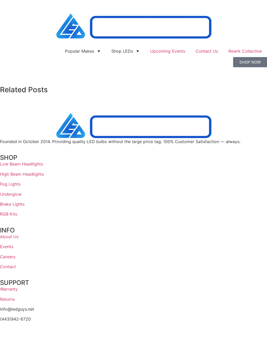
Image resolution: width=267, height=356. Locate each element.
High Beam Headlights (22, 174)
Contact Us (207, 51)
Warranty (9, 289)
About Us (9, 236)
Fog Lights (10, 184)
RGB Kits (8, 214)
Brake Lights (12, 204)
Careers (7, 256)
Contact (8, 266)
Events (6, 246)
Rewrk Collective (245, 51)
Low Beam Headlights (21, 164)
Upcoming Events (167, 51)
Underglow (11, 194)
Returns (7, 299)
